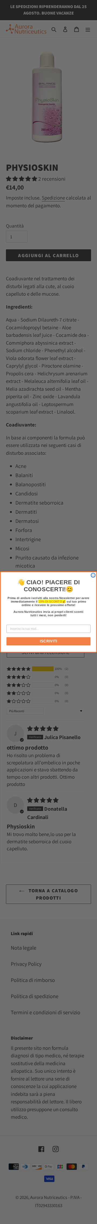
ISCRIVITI (48, 641)
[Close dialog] (93, 575)
